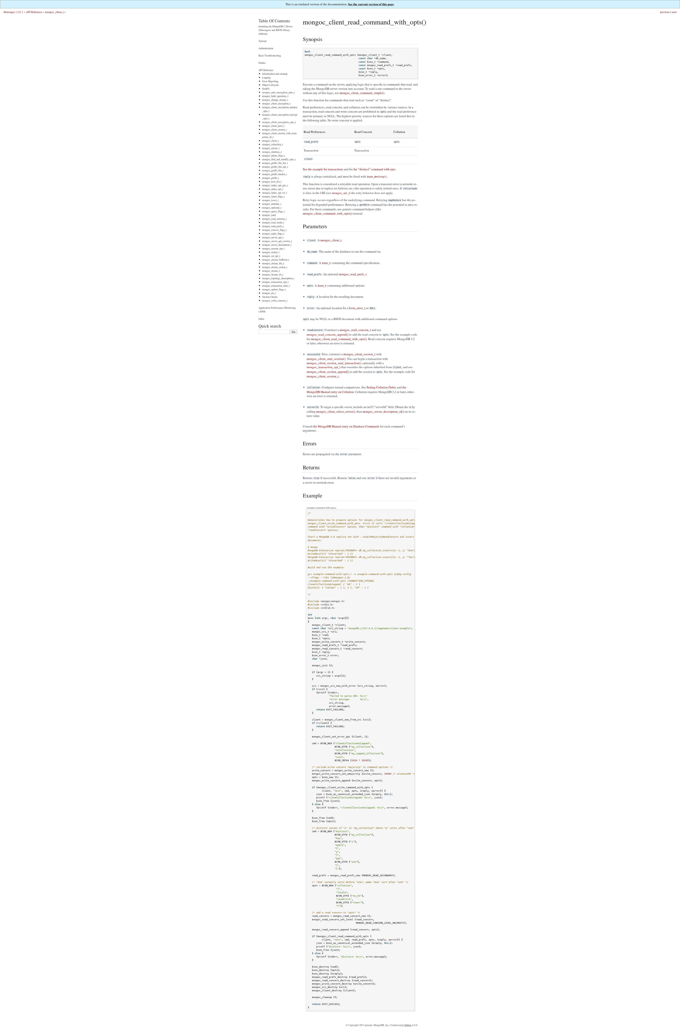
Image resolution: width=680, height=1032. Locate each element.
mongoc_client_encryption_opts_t (279, 122)
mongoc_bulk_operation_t (275, 96)
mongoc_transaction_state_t (276, 285)
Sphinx (407, 1025)
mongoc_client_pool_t (273, 125)
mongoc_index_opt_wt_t (274, 192)
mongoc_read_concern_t (274, 218)
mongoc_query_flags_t (273, 211)
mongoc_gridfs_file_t (273, 170)
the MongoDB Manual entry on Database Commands (346, 426)
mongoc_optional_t (271, 207)
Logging (266, 77)
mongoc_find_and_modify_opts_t (279, 159)
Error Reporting (270, 81)
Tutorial (263, 41)
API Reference (34, 12)
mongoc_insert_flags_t (273, 196)
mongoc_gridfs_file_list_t (275, 163)
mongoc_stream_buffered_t (275, 259)
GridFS (266, 88)
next (674, 12)
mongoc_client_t (54, 12)
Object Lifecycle (270, 85)
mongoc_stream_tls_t (272, 274)
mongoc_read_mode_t (273, 222)
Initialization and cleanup (274, 73)
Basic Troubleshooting (270, 55)
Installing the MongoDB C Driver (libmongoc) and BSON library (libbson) (275, 30)
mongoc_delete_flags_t (273, 155)
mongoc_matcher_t (271, 204)
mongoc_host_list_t (272, 181)
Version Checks (269, 296)
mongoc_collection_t (272, 144)
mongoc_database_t (272, 151)
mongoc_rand (269, 215)
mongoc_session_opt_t (273, 248)
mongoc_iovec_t (270, 200)
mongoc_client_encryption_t (276, 103)
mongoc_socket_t (270, 252)
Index (261, 318)
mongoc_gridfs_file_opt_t (275, 166)
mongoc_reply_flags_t (273, 233)
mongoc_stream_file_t (273, 263)
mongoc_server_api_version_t (277, 241)
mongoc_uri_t (269, 293)
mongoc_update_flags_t (274, 289)
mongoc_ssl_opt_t (271, 256)
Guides (262, 62)
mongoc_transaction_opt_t (275, 282)
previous (665, 12)
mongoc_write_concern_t (274, 300)
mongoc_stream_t (271, 270)
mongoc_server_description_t (276, 244)
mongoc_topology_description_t (278, 278)
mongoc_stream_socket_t (274, 267)
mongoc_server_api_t (273, 237)
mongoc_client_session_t (274, 129)
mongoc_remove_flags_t (274, 230)
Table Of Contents (274, 21)
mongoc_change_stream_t (275, 99)
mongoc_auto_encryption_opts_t (278, 92)
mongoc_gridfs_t (270, 177)
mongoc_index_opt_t (272, 189)
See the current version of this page (371, 4)
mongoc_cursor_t (270, 148)
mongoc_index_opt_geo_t (275, 185)
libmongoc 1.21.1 (13, 12)
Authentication (266, 48)
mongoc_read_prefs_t (273, 226)
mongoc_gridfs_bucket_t (274, 174)
